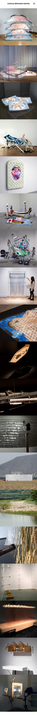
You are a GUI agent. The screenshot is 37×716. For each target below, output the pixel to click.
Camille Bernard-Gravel (18, 3)
